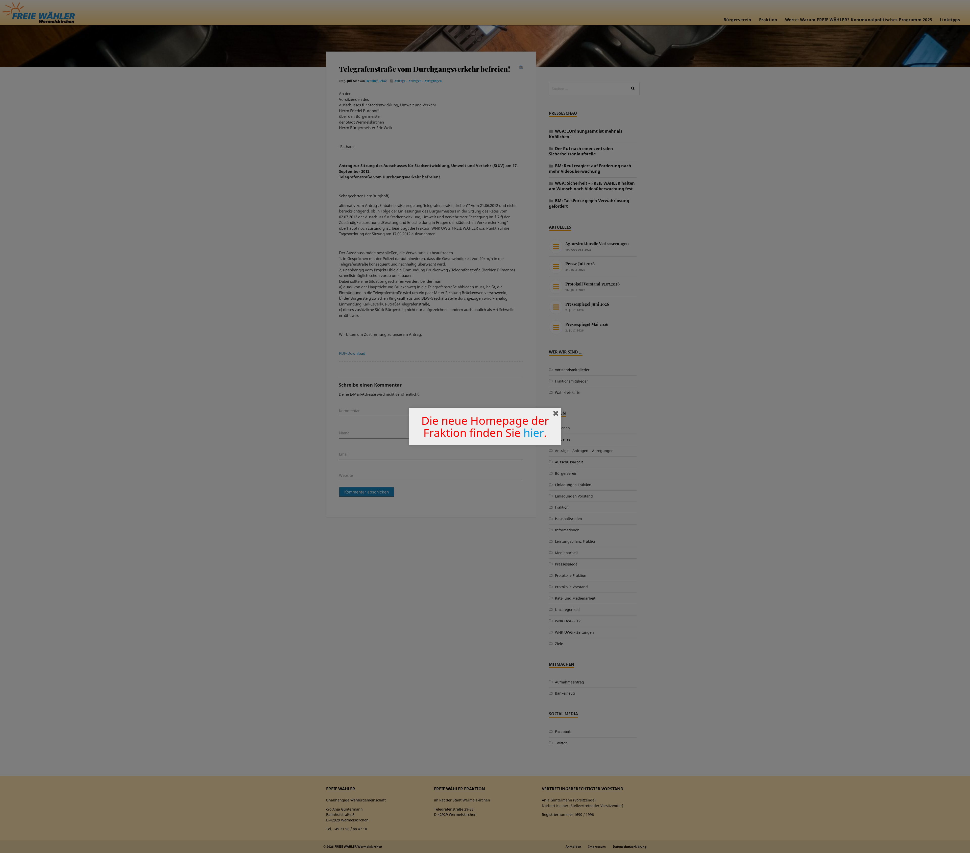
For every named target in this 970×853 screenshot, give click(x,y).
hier (533, 432)
